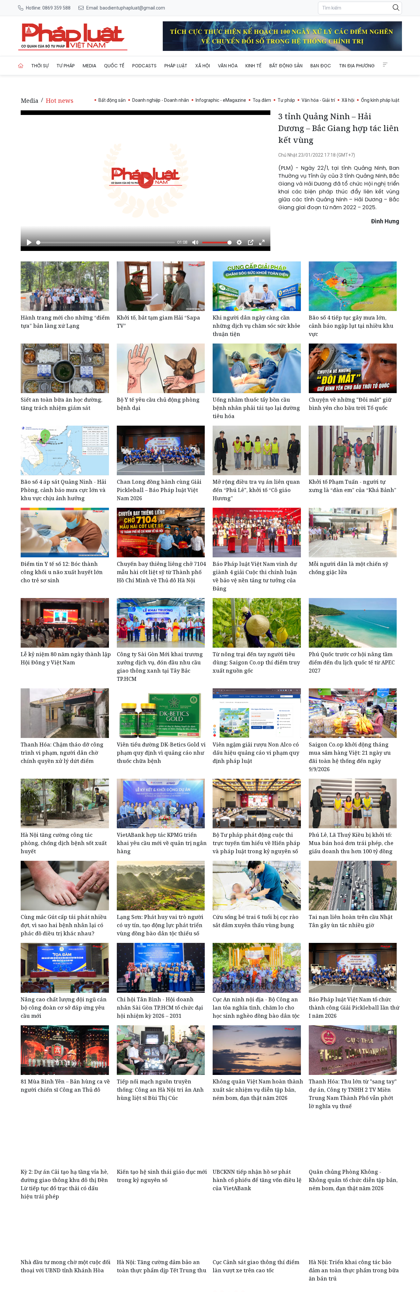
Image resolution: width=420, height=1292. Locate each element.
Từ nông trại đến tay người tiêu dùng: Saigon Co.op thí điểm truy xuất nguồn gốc (256, 662)
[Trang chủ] (20, 65)
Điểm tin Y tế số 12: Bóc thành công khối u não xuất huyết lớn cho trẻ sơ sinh (62, 572)
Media (89, 65)
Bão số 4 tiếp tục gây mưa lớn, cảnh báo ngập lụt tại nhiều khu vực (351, 326)
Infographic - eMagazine (221, 100)
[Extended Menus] (385, 64)
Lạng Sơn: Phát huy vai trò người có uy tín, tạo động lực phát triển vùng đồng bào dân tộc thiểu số (160, 925)
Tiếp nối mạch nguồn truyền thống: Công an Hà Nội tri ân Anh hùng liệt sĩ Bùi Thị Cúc (160, 1090)
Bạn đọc (320, 65)
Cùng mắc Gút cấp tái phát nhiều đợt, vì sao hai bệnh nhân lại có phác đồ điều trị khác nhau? (64, 925)
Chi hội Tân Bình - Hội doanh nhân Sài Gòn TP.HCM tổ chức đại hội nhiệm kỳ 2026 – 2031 (160, 1007)
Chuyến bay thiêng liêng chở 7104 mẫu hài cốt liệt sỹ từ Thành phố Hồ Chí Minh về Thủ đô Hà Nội (161, 572)
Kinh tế (253, 65)
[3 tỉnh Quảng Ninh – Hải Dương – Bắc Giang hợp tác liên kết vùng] (73, 36)
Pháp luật (175, 65)
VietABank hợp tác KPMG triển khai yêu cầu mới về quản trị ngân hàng (162, 843)
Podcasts (144, 65)
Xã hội (202, 65)
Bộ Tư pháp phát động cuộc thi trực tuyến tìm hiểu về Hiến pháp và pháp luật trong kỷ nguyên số (256, 843)
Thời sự (40, 65)
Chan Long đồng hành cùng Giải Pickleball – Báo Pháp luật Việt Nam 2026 (159, 490)
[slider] (105, 242)
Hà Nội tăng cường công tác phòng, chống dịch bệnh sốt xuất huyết (64, 843)
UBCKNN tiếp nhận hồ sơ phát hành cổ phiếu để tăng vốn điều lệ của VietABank (257, 1180)
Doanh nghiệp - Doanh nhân (160, 100)
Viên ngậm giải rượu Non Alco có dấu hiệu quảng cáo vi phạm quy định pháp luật (256, 753)
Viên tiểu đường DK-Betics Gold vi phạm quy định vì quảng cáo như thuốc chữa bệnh (161, 753)
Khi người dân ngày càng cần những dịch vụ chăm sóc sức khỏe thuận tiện (256, 326)
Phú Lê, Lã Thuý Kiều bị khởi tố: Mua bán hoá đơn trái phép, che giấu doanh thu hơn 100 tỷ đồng (351, 843)
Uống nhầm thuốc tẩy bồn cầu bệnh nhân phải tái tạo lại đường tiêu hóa (256, 408)
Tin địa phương (357, 65)
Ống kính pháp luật (380, 100)
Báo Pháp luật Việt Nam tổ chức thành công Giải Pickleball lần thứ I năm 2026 (354, 1007)
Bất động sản (286, 65)
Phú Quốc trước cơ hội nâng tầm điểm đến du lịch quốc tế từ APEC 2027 (352, 662)
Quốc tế (114, 65)
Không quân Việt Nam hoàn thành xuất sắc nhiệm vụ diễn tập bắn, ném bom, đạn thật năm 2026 (258, 1090)
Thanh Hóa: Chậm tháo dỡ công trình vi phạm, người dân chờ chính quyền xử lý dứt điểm (62, 753)
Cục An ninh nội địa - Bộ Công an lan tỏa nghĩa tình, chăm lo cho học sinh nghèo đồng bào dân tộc (256, 1007)
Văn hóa (228, 65)
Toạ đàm (262, 100)
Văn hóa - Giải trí (318, 100)
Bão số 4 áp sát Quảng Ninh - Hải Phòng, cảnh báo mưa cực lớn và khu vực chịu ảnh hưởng (63, 490)
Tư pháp (65, 65)
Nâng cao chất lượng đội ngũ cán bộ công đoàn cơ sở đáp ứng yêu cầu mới (64, 1007)
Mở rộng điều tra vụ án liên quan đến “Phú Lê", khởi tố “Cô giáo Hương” (256, 490)
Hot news (60, 100)
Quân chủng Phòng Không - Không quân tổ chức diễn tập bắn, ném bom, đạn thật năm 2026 (353, 1180)
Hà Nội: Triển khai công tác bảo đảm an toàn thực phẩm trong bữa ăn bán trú (354, 1270)
